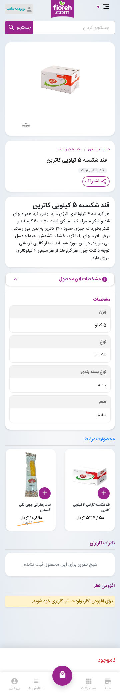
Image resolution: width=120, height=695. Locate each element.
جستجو (19, 28)
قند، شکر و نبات (69, 150)
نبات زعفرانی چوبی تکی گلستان (35, 507)
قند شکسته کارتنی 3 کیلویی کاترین (91, 507)
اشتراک (96, 181)
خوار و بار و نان (99, 150)
